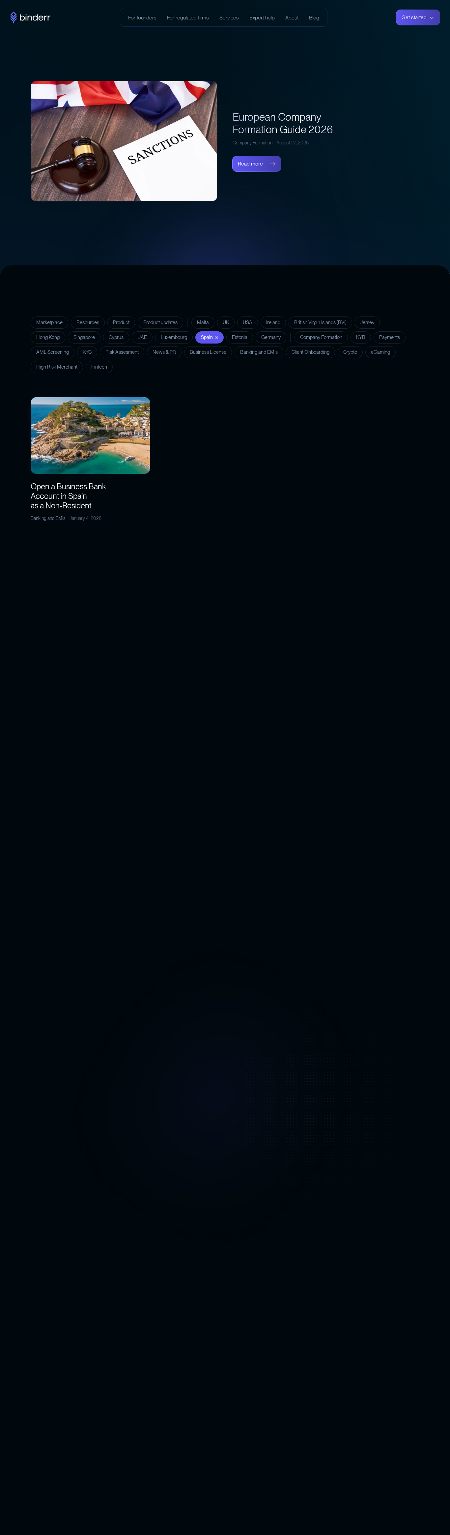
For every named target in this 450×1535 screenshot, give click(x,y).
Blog (314, 18)
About (291, 18)
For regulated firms (188, 18)
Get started (414, 17)
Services (229, 18)
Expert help (262, 18)
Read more (250, 164)
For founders (142, 18)
